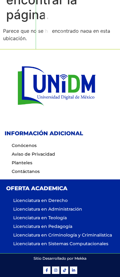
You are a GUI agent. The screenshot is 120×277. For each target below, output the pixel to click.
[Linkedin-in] (73, 270)
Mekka (80, 258)
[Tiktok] (64, 270)
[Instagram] (55, 270)
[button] (18, 24)
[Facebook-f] (46, 270)
